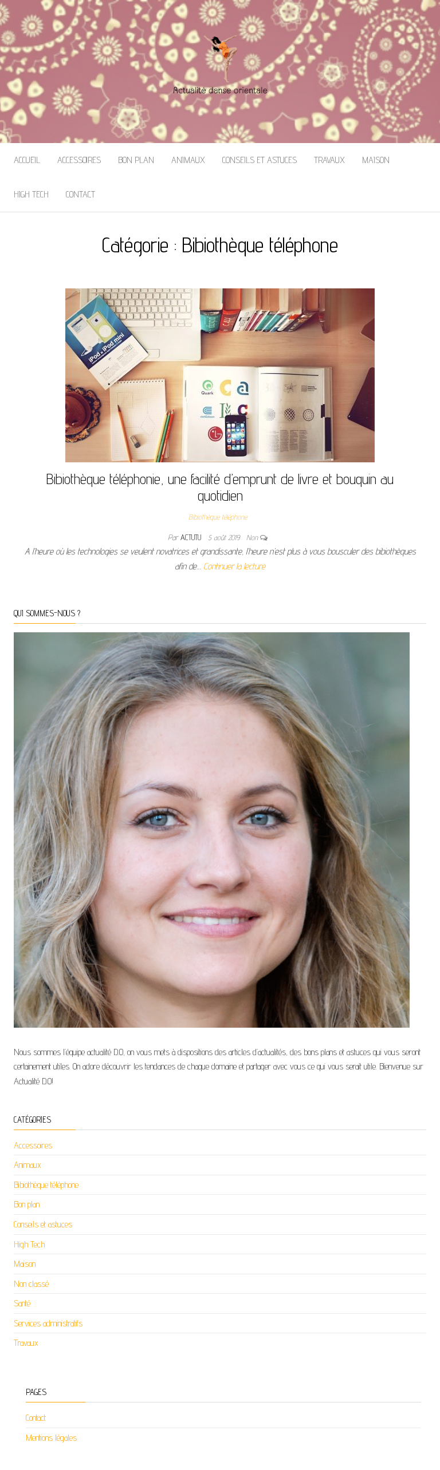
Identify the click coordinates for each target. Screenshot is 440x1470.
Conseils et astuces (259, 159)
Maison (376, 159)
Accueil (27, 159)
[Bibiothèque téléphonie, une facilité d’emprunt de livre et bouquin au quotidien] (220, 374)
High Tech (31, 194)
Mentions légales (51, 1437)
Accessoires (79, 159)
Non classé (31, 1283)
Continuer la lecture (234, 566)
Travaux (329, 159)
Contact (80, 194)
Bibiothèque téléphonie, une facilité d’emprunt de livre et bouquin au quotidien (220, 487)
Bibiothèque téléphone (217, 516)
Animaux (188, 159)
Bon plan (136, 159)
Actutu (191, 537)
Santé (22, 1303)
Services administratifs (48, 1323)
